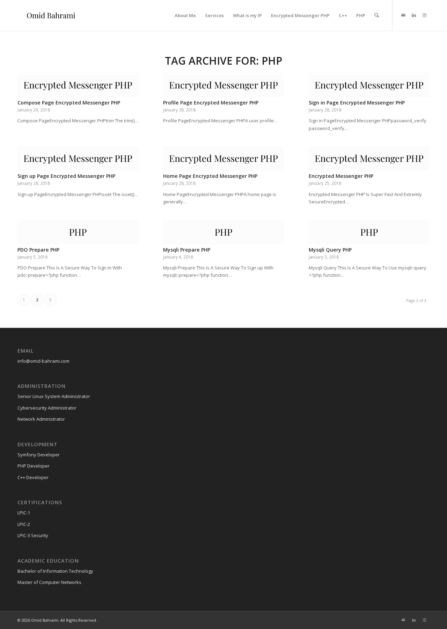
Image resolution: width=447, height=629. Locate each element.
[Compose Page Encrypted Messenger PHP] (77, 85)
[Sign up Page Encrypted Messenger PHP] (77, 158)
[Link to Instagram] (424, 15)
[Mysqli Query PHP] (369, 232)
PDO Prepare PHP (38, 249)
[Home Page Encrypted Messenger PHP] (223, 158)
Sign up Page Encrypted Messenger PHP (66, 176)
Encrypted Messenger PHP (341, 176)
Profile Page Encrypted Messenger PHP (210, 102)
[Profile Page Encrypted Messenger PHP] (223, 85)
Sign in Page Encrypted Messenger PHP (357, 102)
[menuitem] (185, 15)
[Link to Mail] (403, 15)
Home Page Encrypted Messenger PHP (210, 176)
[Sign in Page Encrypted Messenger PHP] (369, 85)
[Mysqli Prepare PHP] (223, 232)
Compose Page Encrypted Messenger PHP (68, 102)
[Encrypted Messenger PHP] (369, 158)
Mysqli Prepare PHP (186, 249)
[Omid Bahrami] (51, 15)
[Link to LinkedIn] (414, 15)
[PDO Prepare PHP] (77, 232)
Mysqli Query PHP (330, 249)
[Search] (376, 15)
